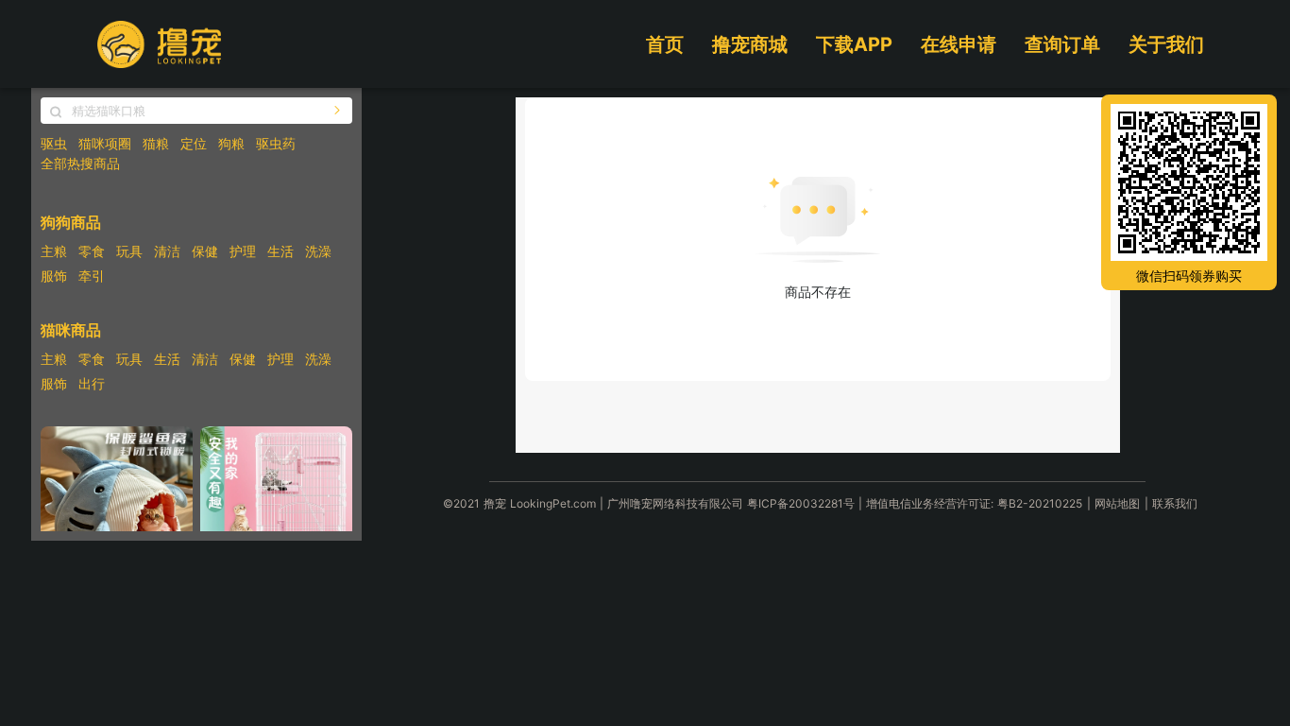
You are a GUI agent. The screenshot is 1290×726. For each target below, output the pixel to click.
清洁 (167, 251)
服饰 (54, 276)
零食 (91, 251)
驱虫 (54, 143)
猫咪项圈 (104, 143)
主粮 (54, 251)
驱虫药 (276, 143)
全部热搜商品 (80, 163)
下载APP (854, 44)
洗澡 (318, 251)
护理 (242, 251)
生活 (280, 251)
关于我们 (1166, 44)
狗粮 (231, 143)
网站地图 (1117, 503)
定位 (193, 143)
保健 (205, 251)
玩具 (129, 251)
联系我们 (1174, 503)
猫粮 (156, 143)
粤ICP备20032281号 (801, 503)
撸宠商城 (750, 44)
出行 (91, 383)
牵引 (91, 276)
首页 (665, 44)
